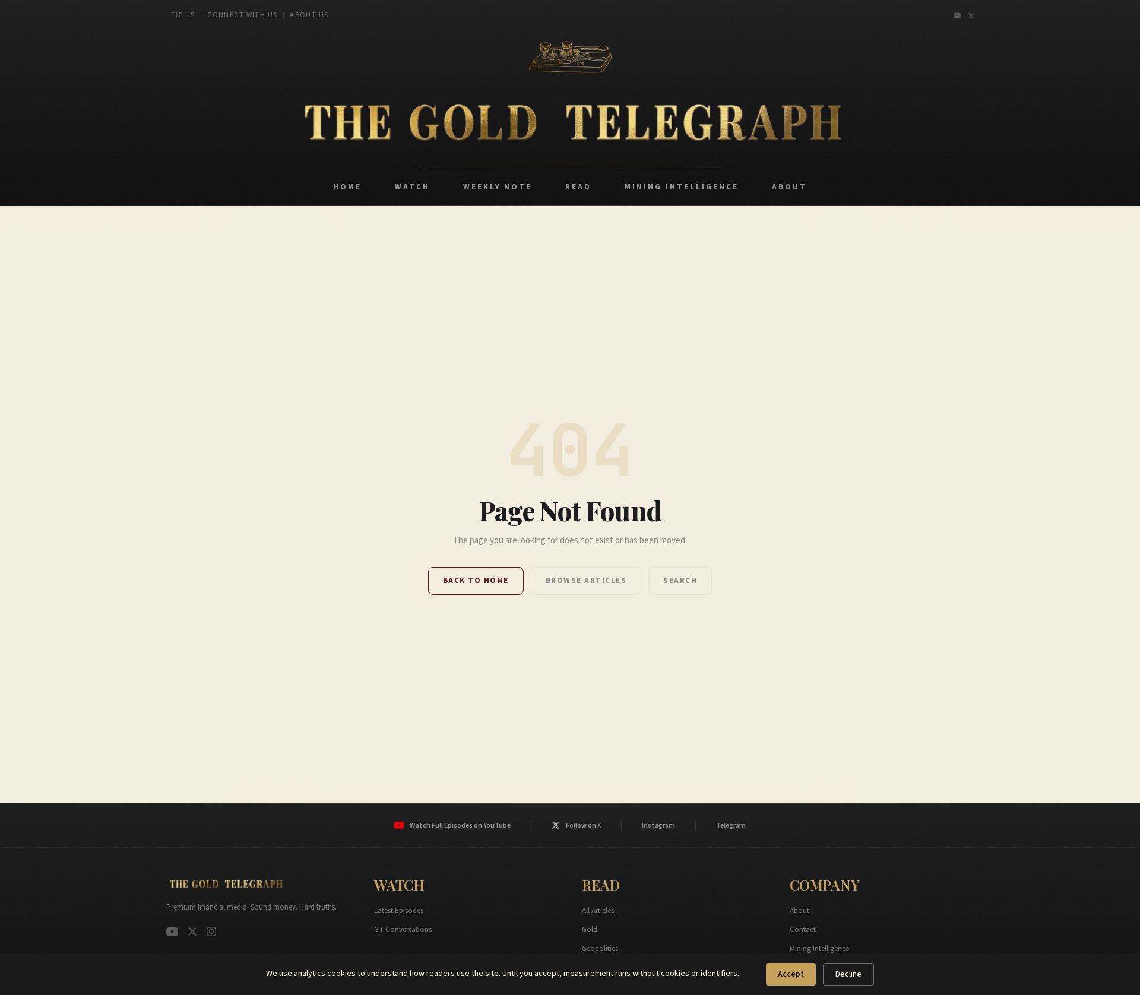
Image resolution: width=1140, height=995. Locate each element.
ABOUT (789, 187)
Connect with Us (242, 15)
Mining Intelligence (819, 948)
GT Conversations (403, 929)
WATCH (412, 187)
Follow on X (583, 825)
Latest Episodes (398, 910)
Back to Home (476, 580)
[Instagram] (211, 931)
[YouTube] (957, 15)
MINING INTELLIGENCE (682, 187)
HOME (347, 187)
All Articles (598, 910)
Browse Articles (586, 580)
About (799, 910)
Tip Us (183, 15)
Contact (803, 929)
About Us (309, 15)
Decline (848, 974)
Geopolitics (600, 948)
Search (680, 580)
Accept (791, 974)
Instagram (658, 825)
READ (578, 187)
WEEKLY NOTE (497, 187)
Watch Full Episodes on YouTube (460, 825)
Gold (589, 929)
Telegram (731, 825)
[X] (971, 15)
